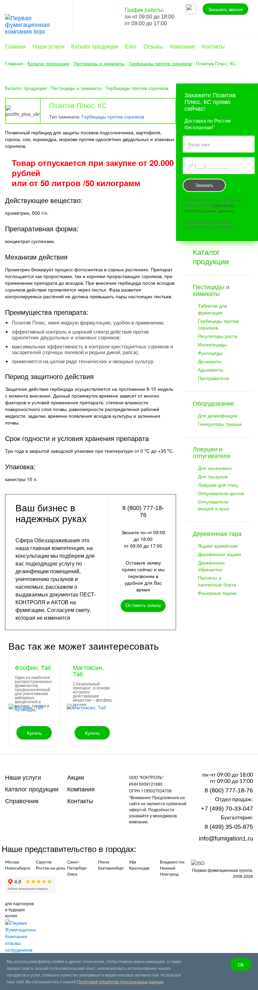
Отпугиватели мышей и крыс (213, 505)
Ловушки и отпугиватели (211, 452)
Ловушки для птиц (218, 484)
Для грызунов (212, 476)
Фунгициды (210, 352)
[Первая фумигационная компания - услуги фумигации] (39, 23)
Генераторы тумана (220, 423)
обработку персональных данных (209, 208)
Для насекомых (215, 468)
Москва (12, 862)
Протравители (213, 378)
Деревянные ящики (219, 554)
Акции (75, 777)
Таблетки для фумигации (212, 309)
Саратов (43, 862)
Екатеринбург (111, 868)
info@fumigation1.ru (226, 838)
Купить (34, 732)
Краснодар (139, 868)
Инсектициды (212, 344)
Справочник (22, 801)
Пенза (103, 862)
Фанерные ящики (217, 592)
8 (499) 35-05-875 (229, 826)
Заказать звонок (225, 9)
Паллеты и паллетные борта (217, 581)
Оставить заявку (143, 605)
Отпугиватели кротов (221, 493)
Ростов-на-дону (50, 868)
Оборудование (213, 403)
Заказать (204, 185)
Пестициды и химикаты (76, 87)
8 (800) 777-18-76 (229, 790)
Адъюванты (210, 369)
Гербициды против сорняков (137, 87)
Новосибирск (17, 868)
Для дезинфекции (217, 415)
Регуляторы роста (217, 336)
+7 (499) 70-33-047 (227, 808)
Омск (72, 874)
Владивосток (172, 862)
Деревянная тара (217, 534)
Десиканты (209, 361)
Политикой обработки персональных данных (120, 981)
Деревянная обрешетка (211, 566)
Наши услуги (23, 777)
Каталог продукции (26, 87)
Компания (81, 789)
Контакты (80, 801)
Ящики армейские (218, 545)
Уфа (132, 862)
